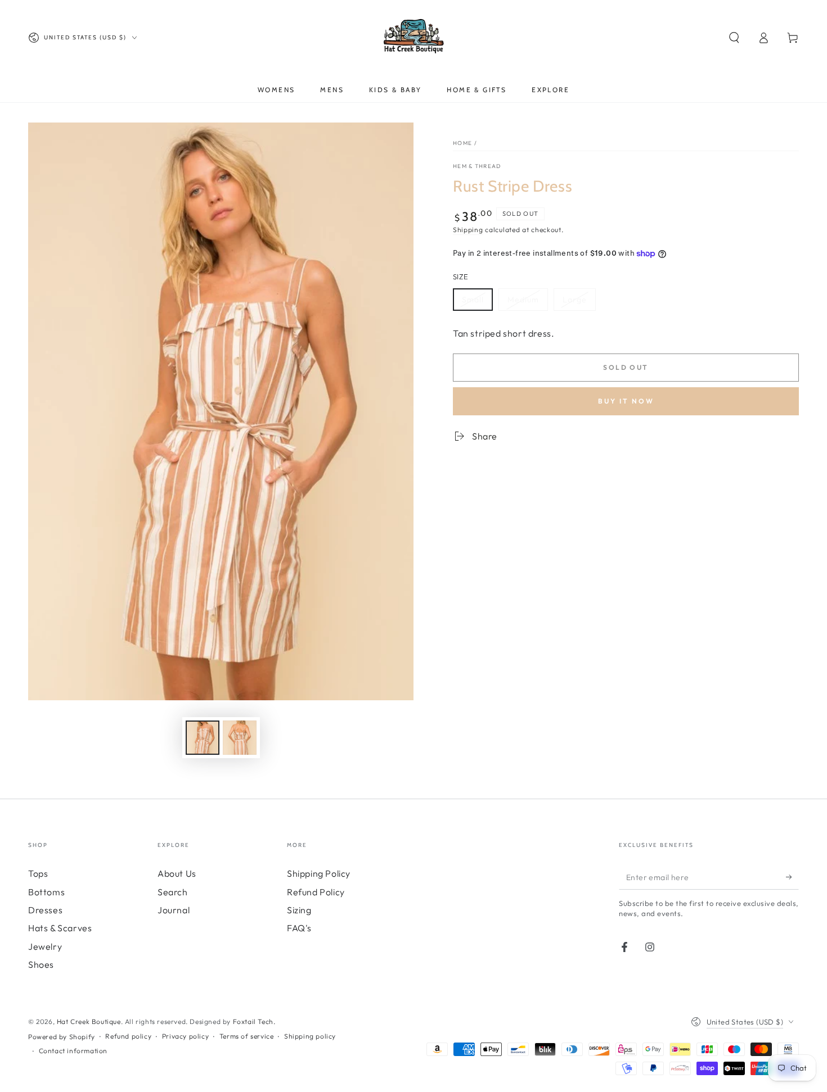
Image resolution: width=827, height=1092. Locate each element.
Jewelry (45, 946)
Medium (523, 299)
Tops (38, 873)
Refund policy (128, 1036)
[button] (734, 37)
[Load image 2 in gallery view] (240, 738)
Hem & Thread (477, 166)
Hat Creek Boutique (89, 1021)
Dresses (45, 910)
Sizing (299, 910)
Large (575, 299)
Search (173, 892)
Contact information (73, 1050)
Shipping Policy (318, 873)
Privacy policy (185, 1036)
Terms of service (246, 1036)
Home (462, 143)
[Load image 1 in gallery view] (202, 738)
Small (473, 299)
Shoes (41, 964)
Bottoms (46, 892)
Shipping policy (310, 1036)
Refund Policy (316, 892)
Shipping (468, 229)
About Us (177, 873)
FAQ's (299, 928)
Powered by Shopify (61, 1036)
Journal (174, 910)
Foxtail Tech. (254, 1021)
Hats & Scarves (60, 928)
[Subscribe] (792, 876)
